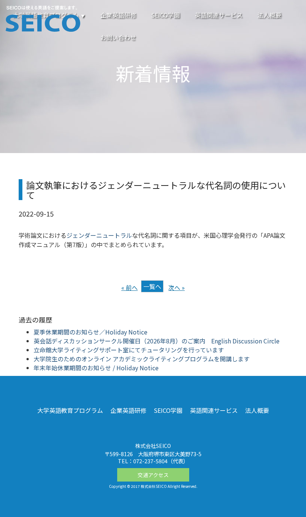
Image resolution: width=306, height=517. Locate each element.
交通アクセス (153, 475)
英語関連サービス (219, 14)
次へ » (176, 287)
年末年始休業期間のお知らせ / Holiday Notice (96, 367)
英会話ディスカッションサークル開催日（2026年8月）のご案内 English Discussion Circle (157, 340)
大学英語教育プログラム (70, 410)
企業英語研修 (118, 14)
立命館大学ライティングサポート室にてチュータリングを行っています (129, 349)
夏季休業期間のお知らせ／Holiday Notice (90, 331)
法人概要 (269, 14)
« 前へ (129, 287)
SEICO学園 (165, 14)
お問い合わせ (118, 37)
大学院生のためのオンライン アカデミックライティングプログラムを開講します (142, 358)
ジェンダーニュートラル (99, 235)
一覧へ (152, 286)
